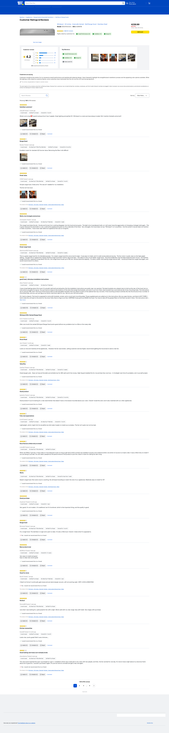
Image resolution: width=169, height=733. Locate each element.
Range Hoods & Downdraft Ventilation (44, 17)
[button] (131, 3)
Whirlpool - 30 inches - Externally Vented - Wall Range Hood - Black (44, 486)
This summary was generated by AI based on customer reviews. (34, 81)
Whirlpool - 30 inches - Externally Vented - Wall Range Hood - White (44, 380)
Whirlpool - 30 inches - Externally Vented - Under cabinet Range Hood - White (46, 267)
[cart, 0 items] (149, 3)
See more (23, 300)
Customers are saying (26, 74)
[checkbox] (83, 33)
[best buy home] (21, 3)
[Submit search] (123, 3)
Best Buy (22, 17)
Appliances (29, 17)
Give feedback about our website (26, 723)
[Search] (47, 95)
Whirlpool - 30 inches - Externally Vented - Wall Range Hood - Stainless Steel (82, 24)
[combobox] (142, 95)
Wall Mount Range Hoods (62, 17)
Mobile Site (150, 723)
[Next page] (94, 685)
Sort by (132, 95)
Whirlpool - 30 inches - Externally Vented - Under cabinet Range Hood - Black (46, 204)
